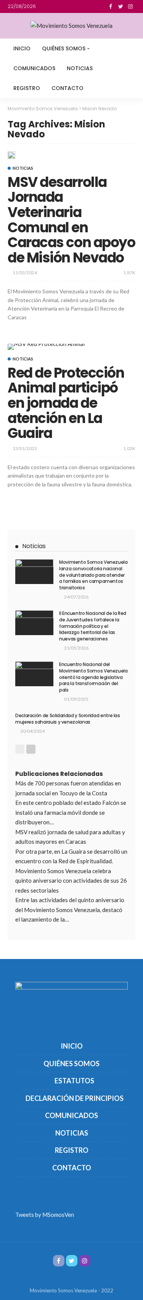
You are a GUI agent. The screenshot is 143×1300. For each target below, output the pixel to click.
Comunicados (34, 68)
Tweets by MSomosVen (44, 1214)
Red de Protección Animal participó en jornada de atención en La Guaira (66, 403)
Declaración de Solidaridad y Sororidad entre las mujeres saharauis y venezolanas (67, 718)
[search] (125, 48)
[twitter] (120, 6)
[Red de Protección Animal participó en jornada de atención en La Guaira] (46, 347)
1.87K (129, 272)
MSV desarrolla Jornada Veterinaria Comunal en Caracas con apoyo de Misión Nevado (71, 219)
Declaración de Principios (75, 1098)
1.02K (129, 448)
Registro (26, 88)
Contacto (67, 88)
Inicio (22, 48)
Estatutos (74, 1080)
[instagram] (130, 6)
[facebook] (111, 6)
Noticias (80, 68)
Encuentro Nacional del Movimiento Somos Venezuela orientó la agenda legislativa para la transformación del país (93, 677)
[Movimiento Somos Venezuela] (71, 26)
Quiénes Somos (63, 48)
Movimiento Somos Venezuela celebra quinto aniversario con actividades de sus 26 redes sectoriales (71, 880)
